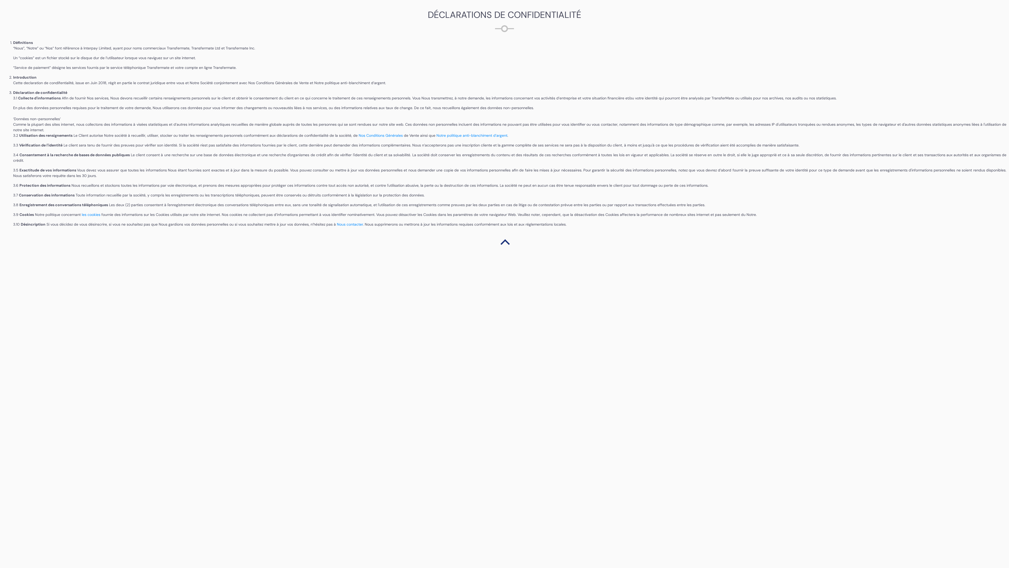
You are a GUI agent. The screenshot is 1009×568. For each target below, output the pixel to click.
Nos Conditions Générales (381, 135)
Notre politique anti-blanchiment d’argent (471, 135)
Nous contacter (350, 224)
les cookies (91, 214)
